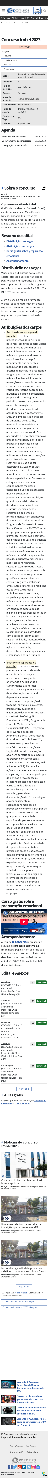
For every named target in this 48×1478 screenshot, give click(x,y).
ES (42, 18)
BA (27, 18)
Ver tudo (24, 1088)
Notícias (6, 64)
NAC (3, 18)
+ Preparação (8, 69)
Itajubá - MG (24, 123)
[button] (32, 982)
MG (20, 117)
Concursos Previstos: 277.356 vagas (19, 1307)
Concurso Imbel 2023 (21, 23)
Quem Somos (16, 1446)
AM (22, 18)
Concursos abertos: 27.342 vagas (18, 1301)
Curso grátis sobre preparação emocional (24, 253)
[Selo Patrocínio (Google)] (37, 10)
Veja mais (24, 1286)
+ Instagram (17, 1295)
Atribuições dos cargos (20, 246)
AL (13, 18)
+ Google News (33, 1293)
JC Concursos (20, 942)
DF (37, 18)
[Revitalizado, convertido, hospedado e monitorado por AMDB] (44, 1473)
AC (8, 18)
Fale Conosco (31, 1446)
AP (18, 18)
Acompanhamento (17, 261)
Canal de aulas (22, 1103)
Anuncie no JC (16, 1452)
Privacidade (32, 1452)
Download (41, 982)
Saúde (36, 98)
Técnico (22, 93)
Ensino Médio (24, 104)
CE (32, 18)
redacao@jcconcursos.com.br (22, 1187)
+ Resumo (6, 56)
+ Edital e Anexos (9, 60)
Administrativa (25, 98)
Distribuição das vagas (19, 241)
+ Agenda (6, 51)
